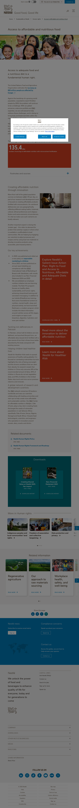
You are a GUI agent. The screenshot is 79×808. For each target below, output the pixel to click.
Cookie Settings (20, 136)
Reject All (44, 136)
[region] (39, 130)
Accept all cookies (59, 136)
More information (49, 131)
